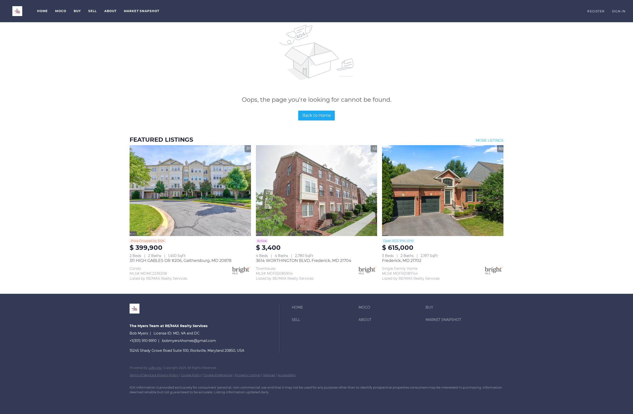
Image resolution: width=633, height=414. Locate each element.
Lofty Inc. (155, 368)
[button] (17, 11)
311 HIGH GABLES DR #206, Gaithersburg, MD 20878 (180, 260)
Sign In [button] (619, 11)
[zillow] (150, 401)
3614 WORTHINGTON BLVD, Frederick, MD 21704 (303, 260)
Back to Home (316, 115)
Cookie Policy (191, 375)
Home (42, 11)
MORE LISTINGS (489, 140)
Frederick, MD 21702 (401, 260)
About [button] (110, 11)
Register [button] (596, 11)
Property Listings (247, 375)
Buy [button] (77, 11)
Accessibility (287, 375)
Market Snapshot (141, 11)
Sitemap (269, 375)
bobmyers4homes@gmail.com (189, 340)
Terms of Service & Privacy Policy (154, 375)
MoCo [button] (60, 11)
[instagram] (164, 401)
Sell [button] (92, 11)
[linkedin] (135, 401)
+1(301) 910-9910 (143, 340)
